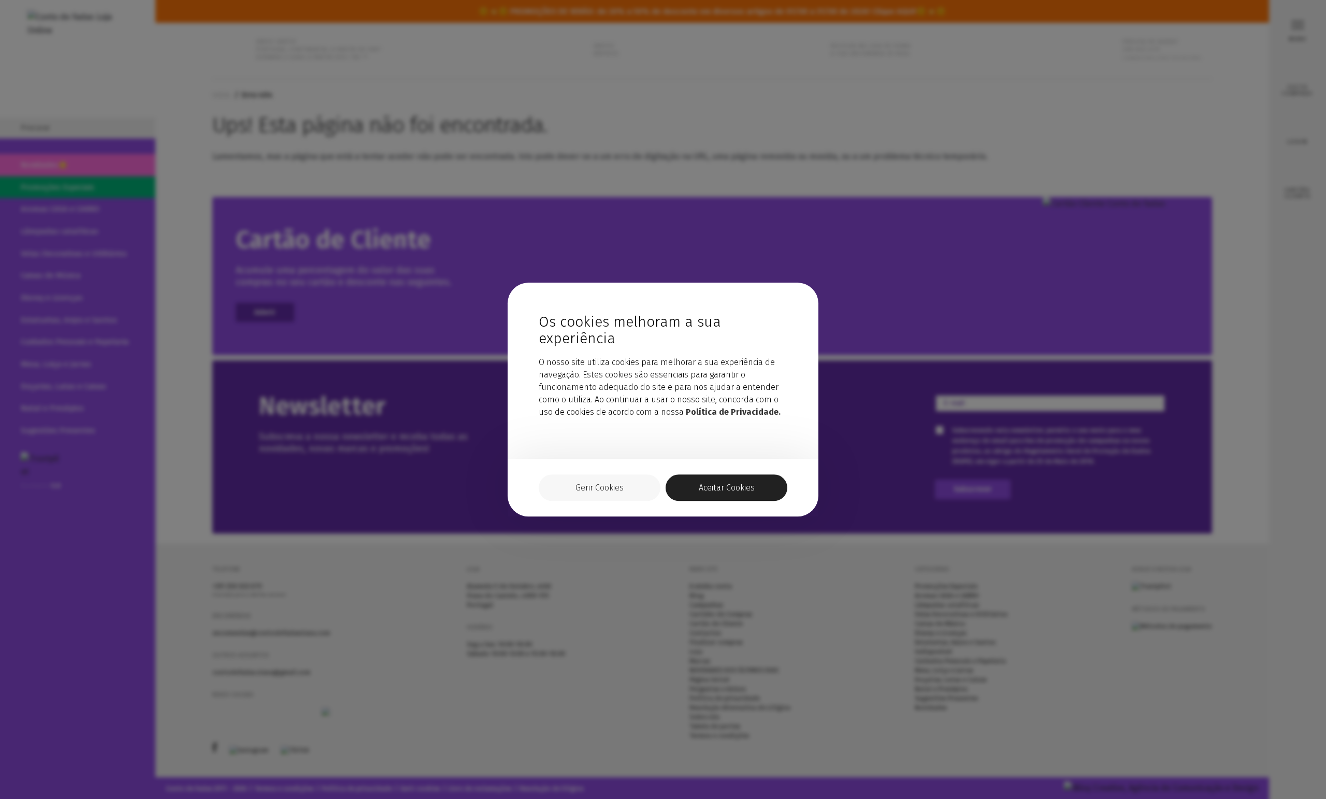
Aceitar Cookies (727, 488)
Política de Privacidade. (733, 412)
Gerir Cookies (599, 488)
